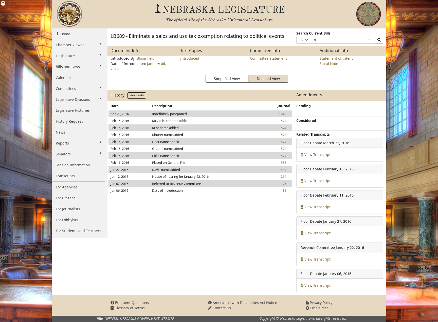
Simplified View (227, 78)
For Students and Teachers (78, 230)
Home (64, 33)
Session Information (73, 165)
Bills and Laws (68, 66)
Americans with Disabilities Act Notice (244, 302)
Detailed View (268, 78)
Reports (62, 143)
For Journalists (68, 208)
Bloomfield (146, 58)
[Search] (379, 40)
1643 (282, 113)
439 (283, 169)
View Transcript (317, 154)
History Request (69, 121)
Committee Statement (268, 58)
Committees (66, 88)
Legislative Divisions (73, 99)
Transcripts (65, 175)
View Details (137, 95)
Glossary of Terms (129, 307)
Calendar (63, 77)
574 (283, 120)
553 (283, 162)
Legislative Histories (73, 110)
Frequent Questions (131, 302)
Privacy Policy (320, 302)
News (60, 132)
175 (283, 183)
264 (283, 176)
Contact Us (221, 307)
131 (283, 190)
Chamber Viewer (70, 44)
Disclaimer (318, 307)
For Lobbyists (67, 219)
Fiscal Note (329, 63)
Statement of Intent (336, 58)
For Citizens (66, 198)
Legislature (65, 55)
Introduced (189, 58)
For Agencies (67, 187)
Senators (63, 154)
